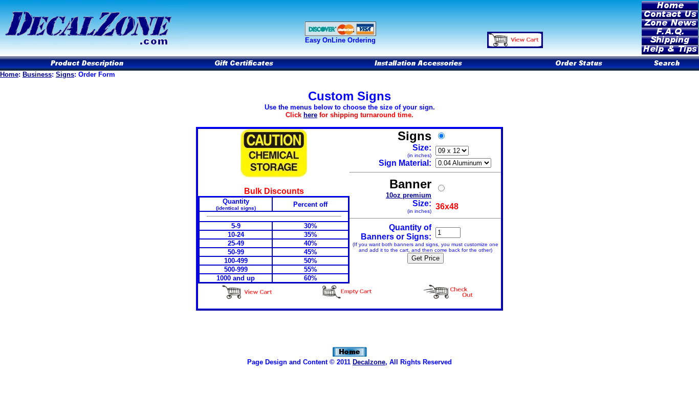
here (310, 115)
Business (37, 74)
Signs (65, 74)
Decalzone (369, 362)
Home (9, 74)
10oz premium (408, 195)
